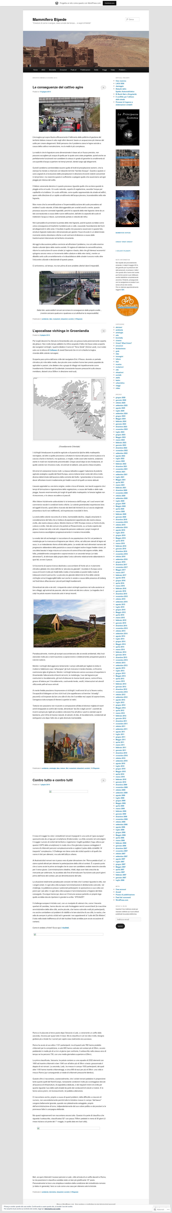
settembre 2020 (121, 498)
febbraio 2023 (121, 442)
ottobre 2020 (120, 495)
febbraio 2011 (121, 747)
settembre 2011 (121, 729)
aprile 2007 (120, 869)
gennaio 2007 (121, 877)
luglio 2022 (120, 458)
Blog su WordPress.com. (65, 1204)
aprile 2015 (120, 615)
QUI (122, 289)
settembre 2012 (121, 697)
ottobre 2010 (120, 758)
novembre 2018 (122, 554)
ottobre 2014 (120, 631)
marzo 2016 (120, 586)
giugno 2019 (120, 535)
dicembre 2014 (121, 625)
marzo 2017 (120, 572)
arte (117, 335)
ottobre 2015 (120, 599)
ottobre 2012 (120, 694)
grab (117, 351)
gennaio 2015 (121, 623)
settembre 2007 (121, 856)
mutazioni (56, 319)
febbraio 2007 (121, 875)
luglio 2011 (120, 734)
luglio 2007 (120, 861)
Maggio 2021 (121, 479)
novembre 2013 (122, 660)
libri (67, 768)
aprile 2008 (120, 837)
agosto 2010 (120, 763)
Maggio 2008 (121, 835)
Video (113, 70)
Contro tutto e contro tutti (53, 780)
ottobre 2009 (120, 790)
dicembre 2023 (121, 426)
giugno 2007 (120, 864)
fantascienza (120, 348)
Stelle (96, 70)
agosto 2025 (120, 408)
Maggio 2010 (121, 771)
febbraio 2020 (121, 514)
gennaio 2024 (121, 424)
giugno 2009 (120, 800)
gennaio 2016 (121, 591)
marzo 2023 (120, 440)
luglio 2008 (120, 829)
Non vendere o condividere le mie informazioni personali (95, 1204)
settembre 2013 (121, 665)
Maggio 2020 (121, 506)
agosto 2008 (120, 827)
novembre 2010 (122, 755)
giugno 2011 (120, 737)
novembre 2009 (122, 787)
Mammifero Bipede (49, 19)
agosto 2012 (120, 700)
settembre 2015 (121, 601)
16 (103, 331)
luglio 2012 (120, 702)
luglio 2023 (120, 432)
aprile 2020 (120, 509)
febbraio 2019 (121, 546)
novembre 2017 (122, 567)
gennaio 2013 (121, 686)
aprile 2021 (120, 482)
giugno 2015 (120, 609)
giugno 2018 (120, 562)
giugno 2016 (120, 580)
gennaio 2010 (121, 782)
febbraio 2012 (121, 715)
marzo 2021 (120, 485)
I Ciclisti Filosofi (123, 251)
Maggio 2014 (121, 644)
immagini (119, 356)
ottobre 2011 (120, 726)
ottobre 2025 (120, 402)
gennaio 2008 (121, 845)
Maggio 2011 (121, 739)
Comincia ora (109, 3)
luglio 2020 (120, 501)
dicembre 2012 (121, 689)
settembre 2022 (121, 453)
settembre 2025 (121, 405)
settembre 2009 (121, 792)
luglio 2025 (120, 411)
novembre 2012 (122, 692)
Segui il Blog (121, 906)
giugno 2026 (120, 397)
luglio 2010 (120, 766)
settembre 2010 (121, 761)
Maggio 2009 (121, 803)
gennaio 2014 (121, 654)
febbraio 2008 (121, 843)
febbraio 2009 (121, 811)
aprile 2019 (120, 540)
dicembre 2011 (121, 721)
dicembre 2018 (121, 551)
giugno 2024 (120, 416)
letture (62, 768)
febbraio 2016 (121, 588)
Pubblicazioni (85, 70)
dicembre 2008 (121, 816)
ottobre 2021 (120, 471)
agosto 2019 (120, 530)
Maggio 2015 (121, 612)
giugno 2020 (120, 503)
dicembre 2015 (121, 593)
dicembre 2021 (121, 466)
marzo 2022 (120, 461)
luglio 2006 (120, 880)
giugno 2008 (120, 832)
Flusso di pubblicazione (125, 894)
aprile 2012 (120, 710)
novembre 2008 (122, 819)
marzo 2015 (120, 617)
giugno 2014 (120, 641)
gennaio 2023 (121, 445)
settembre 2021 (121, 474)
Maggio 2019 (121, 538)
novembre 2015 (122, 596)
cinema (118, 340)
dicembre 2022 (121, 448)
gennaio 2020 (121, 517)
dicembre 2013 (121, 657)
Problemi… (123, 70)
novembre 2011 (122, 723)
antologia (52, 768)
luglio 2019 (120, 532)
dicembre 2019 (121, 519)
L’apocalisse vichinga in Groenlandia (61, 330)
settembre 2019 (121, 527)
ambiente (45, 319)
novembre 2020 (122, 493)
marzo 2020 (120, 511)
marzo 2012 (120, 713)
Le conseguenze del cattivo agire (58, 87)
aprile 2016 (120, 583)
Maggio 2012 (121, 708)
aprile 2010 (120, 774)
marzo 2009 (120, 808)
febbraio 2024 (121, 421)
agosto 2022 (120, 456)
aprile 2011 (120, 742)
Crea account (121, 889)
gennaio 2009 (121, 814)
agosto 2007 (120, 859)
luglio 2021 (120, 477)
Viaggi (104, 70)
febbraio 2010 (121, 779)
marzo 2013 (120, 681)
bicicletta (52, 1192)
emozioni (119, 345)
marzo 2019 (120, 543)
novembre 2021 (122, 469)
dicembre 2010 (121, 753)
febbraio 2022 (121, 464)
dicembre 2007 (121, 848)
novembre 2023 (122, 429)
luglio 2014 (120, 639)
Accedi (118, 892)
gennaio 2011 (121, 750)
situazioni (64, 319)
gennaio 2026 (121, 400)
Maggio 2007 (121, 867)
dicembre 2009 (121, 784)
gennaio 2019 (121, 548)
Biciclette (52, 70)
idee (50, 319)
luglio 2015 (120, 607)
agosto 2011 (120, 731)
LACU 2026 (120, 83)
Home (35, 70)
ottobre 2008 (120, 822)
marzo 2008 (120, 840)
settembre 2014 (121, 633)
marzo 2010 (120, 776)
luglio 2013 (120, 670)
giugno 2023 (120, 434)
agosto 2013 (120, 668)
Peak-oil (73, 70)
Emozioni (63, 70)
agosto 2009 (120, 795)
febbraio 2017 (121, 575)
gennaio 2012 (121, 718)
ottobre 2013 (120, 662)
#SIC (43, 70)
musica (118, 364)
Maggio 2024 (121, 418)
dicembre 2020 (121, 490)
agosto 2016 (120, 577)
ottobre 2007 (120, 853)
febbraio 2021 (121, 487)
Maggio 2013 (121, 676)
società (71, 319)
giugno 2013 (120, 673)
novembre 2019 (122, 522)
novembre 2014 (122, 628)
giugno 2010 (120, 768)
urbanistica (120, 383)
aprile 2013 (120, 678)
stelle (118, 377)
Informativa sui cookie (52, 1209)
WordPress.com (122, 900)
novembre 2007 (122, 851)
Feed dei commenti (123, 897)
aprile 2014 (120, 647)
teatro (118, 380)
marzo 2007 (120, 872)
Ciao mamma (121, 81)
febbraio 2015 (121, 620)
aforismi (119, 327)
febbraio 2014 (121, 652)
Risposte (78, 319)
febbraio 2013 (121, 684)
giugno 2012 (120, 705)
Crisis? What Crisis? (124, 242)
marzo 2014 (120, 649)
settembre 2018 (121, 559)
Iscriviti (120, 926)
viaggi (118, 385)
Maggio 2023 (121, 437)
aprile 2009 (120, 806)
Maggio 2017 (121, 570)
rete (117, 369)
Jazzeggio (120, 86)
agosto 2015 (120, 604)
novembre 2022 (122, 450)
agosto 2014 (120, 636)
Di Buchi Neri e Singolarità (126, 94)
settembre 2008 (121, 824)
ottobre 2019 (120, 525)
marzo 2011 (120, 745)
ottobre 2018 (120, 556)
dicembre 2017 (121, 564)
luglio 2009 (120, 798)
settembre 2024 (121, 413)
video (118, 388)
